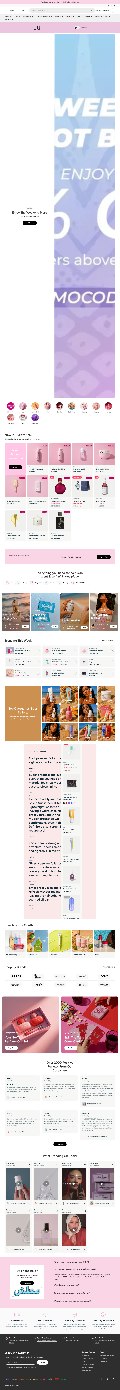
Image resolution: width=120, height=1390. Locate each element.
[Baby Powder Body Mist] (10, 650)
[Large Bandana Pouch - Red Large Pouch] (66, 803)
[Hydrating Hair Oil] (82, 454)
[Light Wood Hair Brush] (15, 486)
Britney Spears (55, 498)
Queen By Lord (56, 659)
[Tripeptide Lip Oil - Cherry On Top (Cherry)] (66, 770)
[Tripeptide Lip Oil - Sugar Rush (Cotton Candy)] (69, 770)
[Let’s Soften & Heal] (47, 673)
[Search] (92, 10)
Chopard (76, 498)
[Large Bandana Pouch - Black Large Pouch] (64, 803)
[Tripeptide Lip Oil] (71, 750)
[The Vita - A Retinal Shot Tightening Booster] (10, 662)
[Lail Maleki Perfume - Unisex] (60, 520)
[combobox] (62, 10)
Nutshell (17, 670)
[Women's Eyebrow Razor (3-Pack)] (47, 662)
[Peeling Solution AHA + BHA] (71, 875)
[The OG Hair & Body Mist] (71, 904)
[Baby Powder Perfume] (47, 650)
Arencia (9, 533)
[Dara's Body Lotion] (10, 673)
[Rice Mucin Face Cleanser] (38, 520)
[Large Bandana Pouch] (84, 673)
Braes (91, 659)
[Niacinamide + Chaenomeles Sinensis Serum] (104, 486)
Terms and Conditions (30, 1367)
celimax (17, 659)
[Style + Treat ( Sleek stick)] (38, 486)
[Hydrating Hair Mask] (104, 454)
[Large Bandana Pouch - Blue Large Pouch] (72, 803)
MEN (22, 10)
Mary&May (99, 498)
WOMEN (12, 10)
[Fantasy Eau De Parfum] (60, 486)
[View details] (38, 650)
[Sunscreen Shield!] (71, 816)
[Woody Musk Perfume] (84, 650)
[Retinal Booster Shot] (15, 520)
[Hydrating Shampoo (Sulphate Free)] (38, 454)
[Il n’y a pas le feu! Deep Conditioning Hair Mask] (84, 662)
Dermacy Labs (67, 886)
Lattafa (53, 533)
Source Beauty (19, 648)
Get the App (13, 1338)
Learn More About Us (44, 1338)
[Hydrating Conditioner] (60, 454)
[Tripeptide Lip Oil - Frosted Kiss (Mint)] (64, 770)
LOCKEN (65, 762)
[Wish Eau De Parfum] (82, 486)
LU (29, 466)
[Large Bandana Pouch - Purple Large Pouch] (69, 803)
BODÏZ (64, 827)
